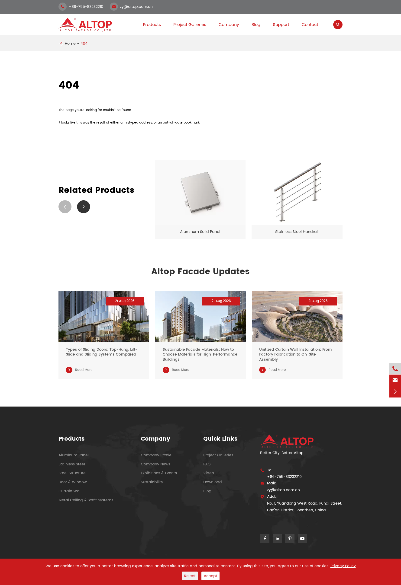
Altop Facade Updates (200, 272)
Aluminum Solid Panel (200, 232)
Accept (210, 576)
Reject (190, 576)
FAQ (207, 464)
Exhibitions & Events (159, 473)
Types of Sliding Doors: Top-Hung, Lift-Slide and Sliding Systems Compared (101, 352)
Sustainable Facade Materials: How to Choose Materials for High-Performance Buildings (200, 355)
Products (71, 439)
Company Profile (156, 455)
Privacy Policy (343, 566)
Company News (155, 464)
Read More (80, 370)
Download (212, 482)
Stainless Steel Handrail (297, 232)
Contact (310, 24)
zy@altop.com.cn (132, 7)
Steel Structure (72, 473)
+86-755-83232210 (82, 7)
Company (229, 24)
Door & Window (72, 482)
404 (84, 44)
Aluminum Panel (73, 455)
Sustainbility (152, 482)
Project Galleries (189, 24)
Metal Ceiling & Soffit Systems (85, 500)
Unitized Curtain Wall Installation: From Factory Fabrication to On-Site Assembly (295, 355)
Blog (256, 24)
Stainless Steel (71, 464)
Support (281, 24)
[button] (64, 206)
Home (70, 44)
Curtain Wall (69, 491)
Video (208, 473)
